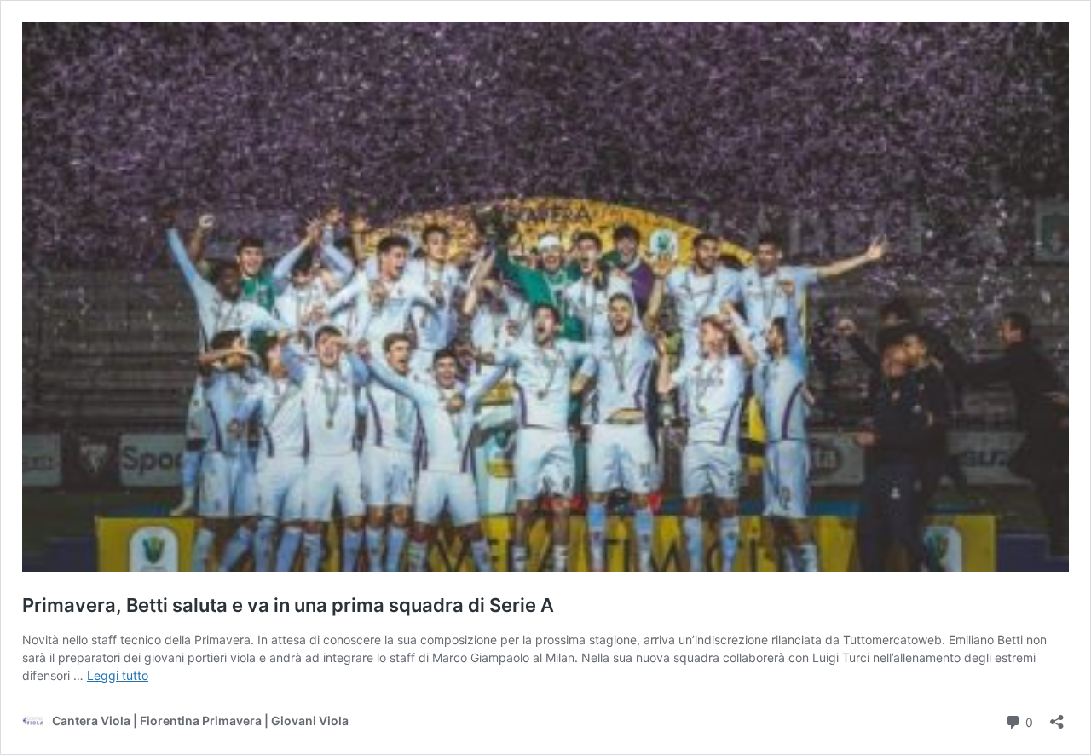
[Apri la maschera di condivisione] (1057, 716)
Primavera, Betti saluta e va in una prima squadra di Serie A (288, 605)
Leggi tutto (117, 675)
